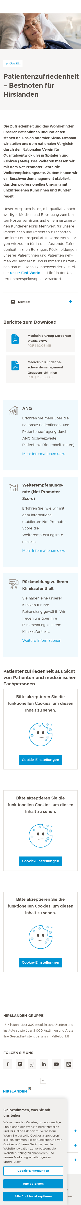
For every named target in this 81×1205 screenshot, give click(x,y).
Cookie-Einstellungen (40, 760)
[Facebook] (7, 1064)
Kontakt (24, 301)
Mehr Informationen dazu (43, 454)
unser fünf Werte (25, 273)
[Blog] (68, 1064)
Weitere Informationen (41, 640)
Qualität (14, 63)
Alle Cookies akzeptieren (33, 1196)
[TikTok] (32, 1064)
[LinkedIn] (44, 1064)
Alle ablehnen (33, 1183)
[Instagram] (20, 1064)
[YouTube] (56, 1064)
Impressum (67, 1196)
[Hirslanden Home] (40, 1091)
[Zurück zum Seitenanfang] (43, 1080)
